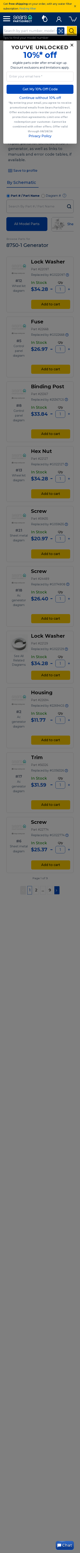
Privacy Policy (40, 136)
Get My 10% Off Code (40, 89)
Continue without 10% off (40, 98)
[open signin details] (59, 18)
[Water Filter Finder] (44, 18)
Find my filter (27, 8)
